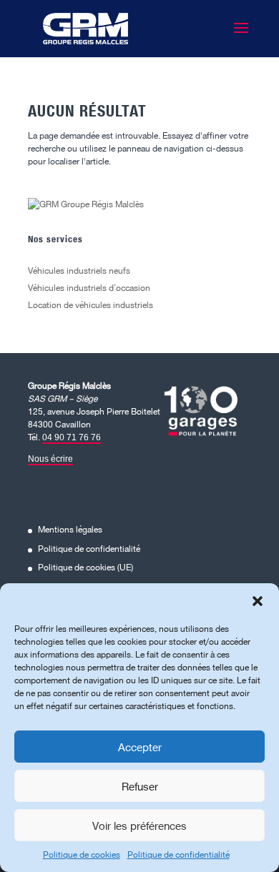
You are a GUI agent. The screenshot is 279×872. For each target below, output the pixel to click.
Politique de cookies (81, 854)
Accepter (140, 746)
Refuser (140, 786)
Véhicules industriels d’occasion (89, 287)
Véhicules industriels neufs (79, 270)
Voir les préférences (139, 825)
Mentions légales (70, 529)
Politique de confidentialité (178, 854)
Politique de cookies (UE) (85, 567)
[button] (257, 601)
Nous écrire (50, 459)
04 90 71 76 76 (71, 437)
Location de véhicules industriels (90, 304)
